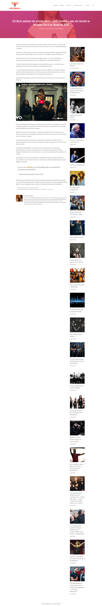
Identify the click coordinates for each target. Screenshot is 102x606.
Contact (88, 5)
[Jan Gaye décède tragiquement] (77, 184)
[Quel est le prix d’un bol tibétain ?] (77, 60)
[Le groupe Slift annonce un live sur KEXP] (77, 383)
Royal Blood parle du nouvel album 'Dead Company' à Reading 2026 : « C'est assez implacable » (77, 587)
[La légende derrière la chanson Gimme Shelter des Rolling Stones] (77, 85)
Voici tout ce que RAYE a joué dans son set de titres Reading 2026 (77, 558)
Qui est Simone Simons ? (77, 237)
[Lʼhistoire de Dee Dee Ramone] (77, 112)
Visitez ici (22, 160)
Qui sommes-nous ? (78, 5)
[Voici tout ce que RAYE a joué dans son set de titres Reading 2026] (77, 553)
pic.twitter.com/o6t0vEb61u (27, 170)
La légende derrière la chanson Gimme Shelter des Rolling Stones (77, 90)
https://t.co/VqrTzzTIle (52, 167)
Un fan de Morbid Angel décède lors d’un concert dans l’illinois (77, 361)
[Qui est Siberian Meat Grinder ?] (77, 331)
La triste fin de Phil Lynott (77, 165)
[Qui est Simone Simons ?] (77, 234)
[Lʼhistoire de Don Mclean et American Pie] (77, 137)
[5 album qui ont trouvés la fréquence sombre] (77, 306)
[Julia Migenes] (15, 5)
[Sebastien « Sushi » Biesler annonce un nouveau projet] (77, 434)
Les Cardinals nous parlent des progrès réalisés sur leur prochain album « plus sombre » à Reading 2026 (77, 530)
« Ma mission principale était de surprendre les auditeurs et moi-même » (36, 189)
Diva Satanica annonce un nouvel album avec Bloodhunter (76, 413)
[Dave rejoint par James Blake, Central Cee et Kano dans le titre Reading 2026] (77, 461)
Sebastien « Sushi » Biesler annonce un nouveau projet (75, 439)
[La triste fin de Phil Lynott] (77, 161)
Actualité (55, 5)
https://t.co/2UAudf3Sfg (37, 167)
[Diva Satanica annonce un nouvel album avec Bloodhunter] (77, 407)
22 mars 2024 (39, 174)
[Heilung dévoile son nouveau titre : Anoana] (77, 257)
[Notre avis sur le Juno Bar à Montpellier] (77, 281)
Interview (69, 5)
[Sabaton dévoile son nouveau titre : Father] (77, 209)
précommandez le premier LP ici (30, 78)
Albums (62, 5)
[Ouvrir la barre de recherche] (93, 5)
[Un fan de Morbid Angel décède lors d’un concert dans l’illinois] (77, 356)
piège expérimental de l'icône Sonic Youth (28, 188)
